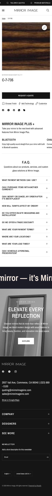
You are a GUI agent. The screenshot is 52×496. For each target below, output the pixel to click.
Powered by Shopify (34, 486)
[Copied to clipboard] (24, 110)
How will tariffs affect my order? (20, 205)
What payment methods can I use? (19, 180)
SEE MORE (8, 433)
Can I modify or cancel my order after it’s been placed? (22, 197)
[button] (26, 341)
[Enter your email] (47, 457)
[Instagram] (17, 372)
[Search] (48, 10)
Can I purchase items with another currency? (20, 188)
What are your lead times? (16, 243)
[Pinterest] (14, 110)
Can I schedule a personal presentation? (15, 252)
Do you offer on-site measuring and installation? (20, 214)
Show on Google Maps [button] (10, 400)
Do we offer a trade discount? (18, 222)
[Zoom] (44, 27)
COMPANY (8, 414)
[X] (9, 110)
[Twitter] (11, 372)
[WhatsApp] (19, 110)
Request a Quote (26, 95)
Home (3, 18)
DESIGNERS (9, 423)
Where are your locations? (16, 236)
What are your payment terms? (18, 229)
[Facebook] (3, 110)
